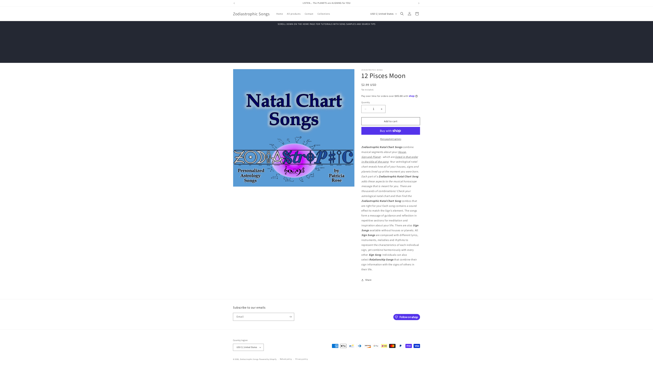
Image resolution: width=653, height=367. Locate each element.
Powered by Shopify (268, 359)
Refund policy (286, 359)
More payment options (390, 139)
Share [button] (368, 279)
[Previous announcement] (234, 3)
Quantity (365, 102)
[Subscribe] (290, 317)
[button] (402, 14)
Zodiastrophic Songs (249, 359)
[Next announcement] (419, 3)
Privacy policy (301, 359)
